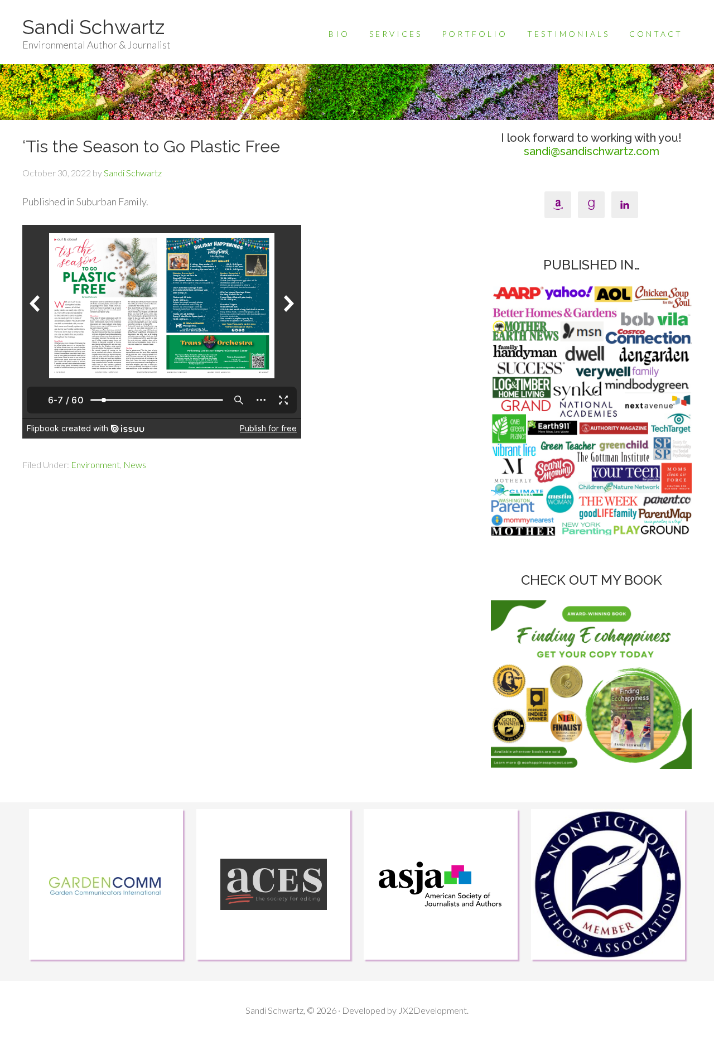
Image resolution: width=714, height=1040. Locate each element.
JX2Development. (433, 1010)
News (134, 464)
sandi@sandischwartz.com (591, 151)
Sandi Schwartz (93, 26)
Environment (95, 464)
